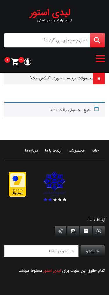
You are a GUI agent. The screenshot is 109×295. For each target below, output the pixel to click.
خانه (101, 78)
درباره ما (31, 150)
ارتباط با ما (53, 150)
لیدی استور (52, 270)
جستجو (92, 251)
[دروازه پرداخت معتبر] (17, 184)
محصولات (77, 150)
